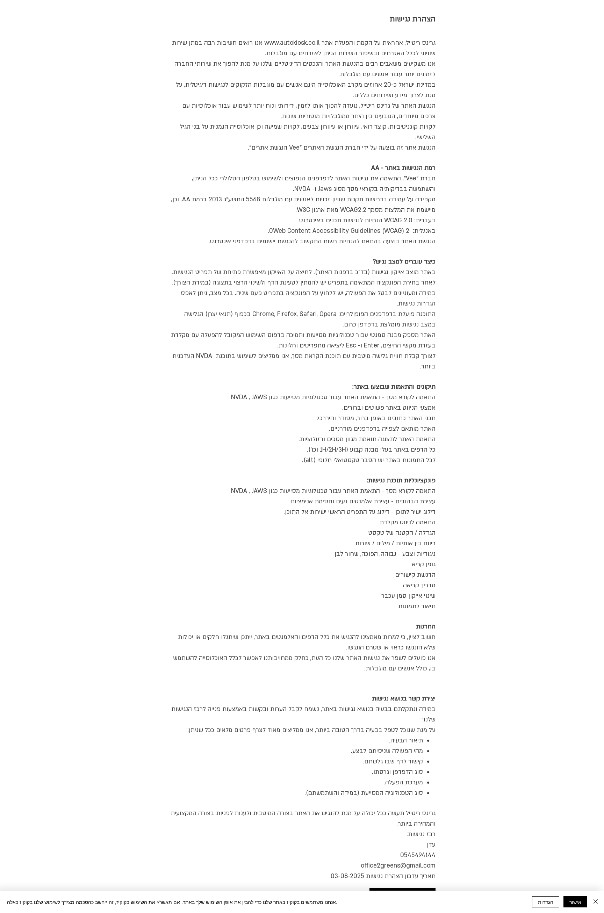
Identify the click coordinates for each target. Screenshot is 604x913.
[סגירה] (595, 901)
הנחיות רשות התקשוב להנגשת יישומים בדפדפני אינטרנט (283, 241)
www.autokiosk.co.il (292, 43)
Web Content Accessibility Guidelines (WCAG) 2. (338, 231)
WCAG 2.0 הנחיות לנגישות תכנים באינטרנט (355, 220)
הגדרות (545, 901)
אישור (575, 901)
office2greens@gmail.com (398, 866)
